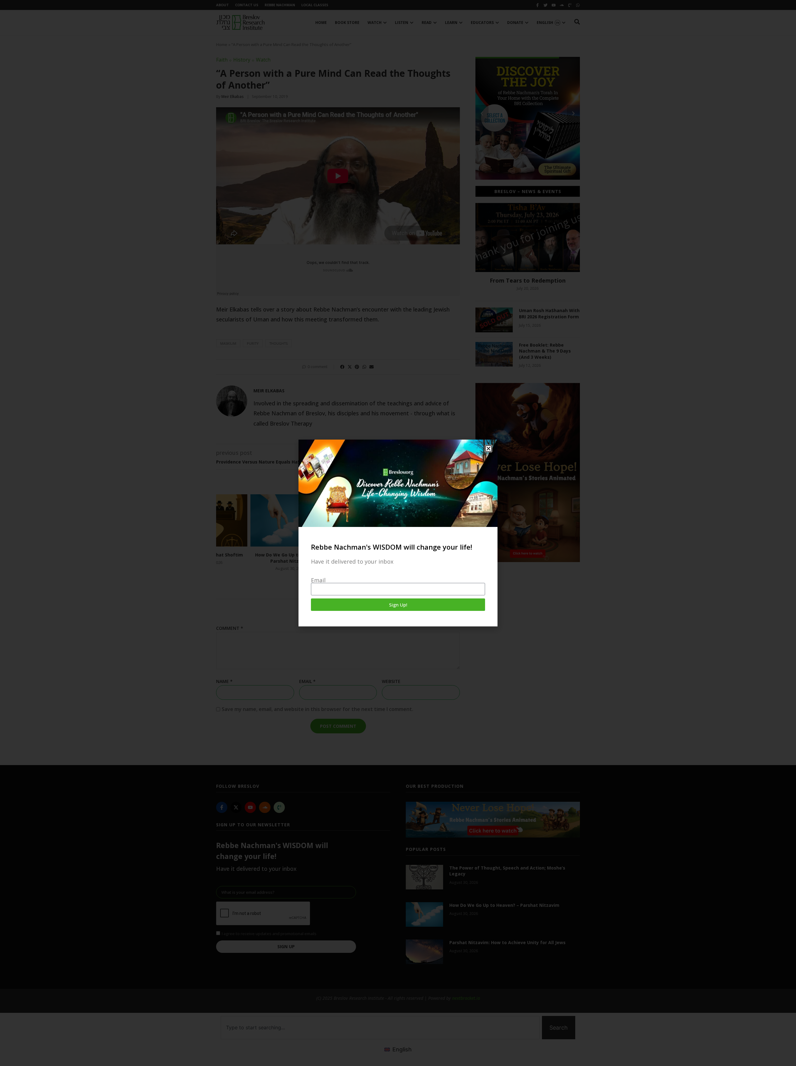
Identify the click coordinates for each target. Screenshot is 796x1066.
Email (318, 580)
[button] (488, 448)
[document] (398, 533)
